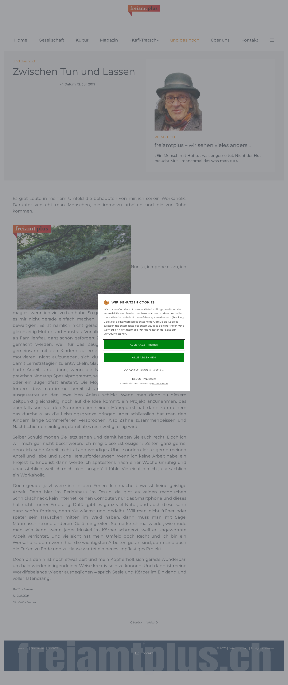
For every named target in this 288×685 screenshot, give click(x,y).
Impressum (149, 378)
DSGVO (136, 378)
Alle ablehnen (144, 357)
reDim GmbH (160, 383)
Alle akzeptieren (144, 344)
